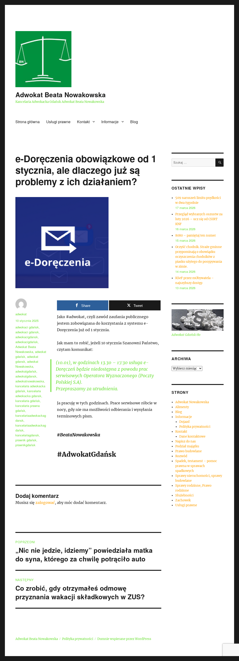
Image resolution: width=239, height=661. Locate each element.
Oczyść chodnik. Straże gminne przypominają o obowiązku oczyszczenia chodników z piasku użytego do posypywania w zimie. (198, 257)
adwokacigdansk (26, 337)
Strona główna (27, 121)
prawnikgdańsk (25, 445)
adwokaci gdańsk (27, 327)
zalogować (45, 502)
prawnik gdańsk (25, 440)
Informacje (110, 121)
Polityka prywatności (194, 427)
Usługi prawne (58, 121)
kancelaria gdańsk (27, 401)
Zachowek (183, 500)
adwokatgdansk (25, 376)
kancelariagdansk (27, 435)
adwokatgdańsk (25, 371)
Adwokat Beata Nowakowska (60, 94)
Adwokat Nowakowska (192, 402)
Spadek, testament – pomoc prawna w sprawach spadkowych (196, 466)
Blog (134, 121)
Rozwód (181, 456)
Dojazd (184, 422)
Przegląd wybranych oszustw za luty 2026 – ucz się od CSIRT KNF (198, 219)
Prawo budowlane (188, 451)
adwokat (21, 314)
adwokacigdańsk (26, 342)
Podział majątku (187, 446)
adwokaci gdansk (27, 332)
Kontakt (83, 121)
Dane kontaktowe (192, 436)
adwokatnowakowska (29, 381)
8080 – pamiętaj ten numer (195, 235)
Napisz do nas (185, 441)
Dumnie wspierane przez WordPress (124, 639)
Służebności (184, 495)
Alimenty (182, 407)
